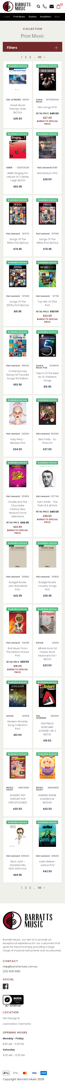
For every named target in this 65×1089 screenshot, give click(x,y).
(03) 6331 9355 (11, 971)
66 (39, 57)
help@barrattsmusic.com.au (20, 966)
